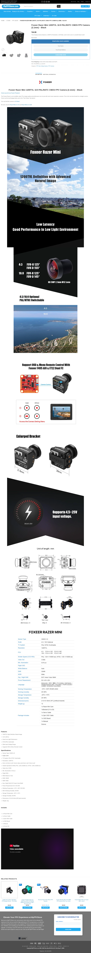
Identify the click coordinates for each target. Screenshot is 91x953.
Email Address (59, 921)
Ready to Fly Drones (18, 11)
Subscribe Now (60, 54)
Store (8, 20)
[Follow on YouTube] (49, 2)
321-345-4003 (48, 951)
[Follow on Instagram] (44, 2)
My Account (73, 1)
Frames (53, 11)
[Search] (59, 6)
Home (2, 20)
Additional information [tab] (49, 74)
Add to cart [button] (9, 907)
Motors (38, 11)
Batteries (45, 11)
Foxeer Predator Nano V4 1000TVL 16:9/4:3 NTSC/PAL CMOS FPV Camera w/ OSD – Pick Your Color (27, 901)
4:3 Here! (17, 101)
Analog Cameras (44, 66)
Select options (27, 907)
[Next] (27, 37)
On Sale (54, 15)
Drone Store (32, 946)
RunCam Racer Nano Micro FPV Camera (45, 900)
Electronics (62, 11)
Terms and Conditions (42, 946)
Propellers (30, 11)
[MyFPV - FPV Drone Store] (11, 6)
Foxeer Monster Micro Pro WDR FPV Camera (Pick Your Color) (63, 900)
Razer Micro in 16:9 (26, 104)
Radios (70, 11)
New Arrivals (7, 11)
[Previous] (3, 37)
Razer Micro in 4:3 (14, 104)
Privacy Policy (53, 946)
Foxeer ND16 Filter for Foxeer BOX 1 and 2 (81, 900)
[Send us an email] (47, 2)
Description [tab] (38, 74)
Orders (82, 1)
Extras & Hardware (80, 11)
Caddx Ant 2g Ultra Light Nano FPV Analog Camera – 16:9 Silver (9, 900)
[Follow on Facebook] (42, 2)
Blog (78, 1)
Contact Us (87, 1)
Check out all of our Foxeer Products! (10, 93)
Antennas (46, 15)
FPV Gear (37, 15)
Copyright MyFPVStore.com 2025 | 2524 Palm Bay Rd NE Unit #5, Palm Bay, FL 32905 (45, 948)
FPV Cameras (51, 66)
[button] (3, 49)
